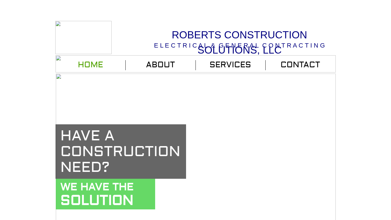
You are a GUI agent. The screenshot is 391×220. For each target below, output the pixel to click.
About (160, 65)
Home (90, 65)
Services (230, 65)
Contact (300, 65)
